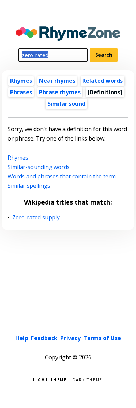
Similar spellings (29, 186)
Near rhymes (57, 81)
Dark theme (88, 379)
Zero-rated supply (36, 217)
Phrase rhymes (60, 92)
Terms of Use (102, 338)
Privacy (70, 338)
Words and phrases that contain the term (62, 176)
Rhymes (21, 81)
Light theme (50, 379)
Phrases (21, 92)
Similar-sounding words (39, 167)
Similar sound (66, 103)
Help (21, 338)
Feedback (44, 338)
